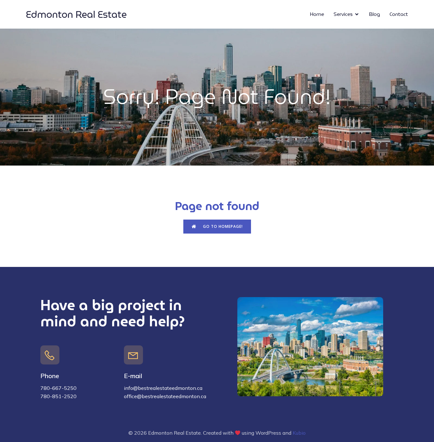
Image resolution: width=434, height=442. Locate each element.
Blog (374, 14)
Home (317, 14)
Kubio (299, 433)
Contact (399, 14)
